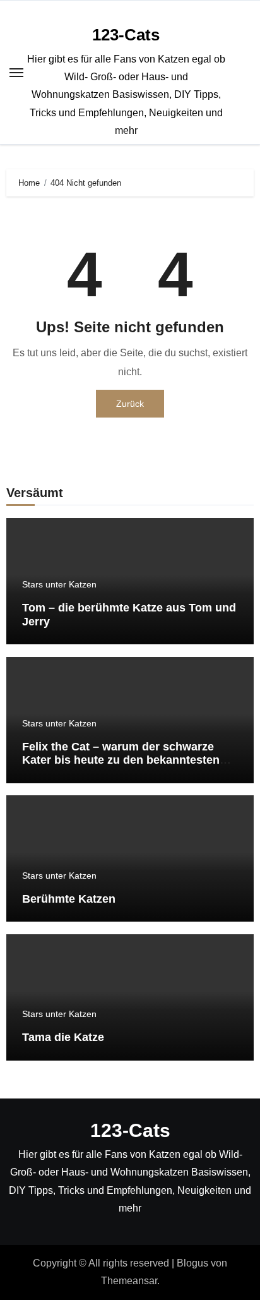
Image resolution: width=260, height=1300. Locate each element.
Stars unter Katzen (59, 584)
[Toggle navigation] (16, 72)
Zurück (130, 404)
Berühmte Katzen (68, 899)
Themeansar (129, 1280)
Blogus (192, 1263)
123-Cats (126, 34)
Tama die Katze (63, 1037)
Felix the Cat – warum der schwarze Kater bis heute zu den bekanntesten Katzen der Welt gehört (121, 760)
